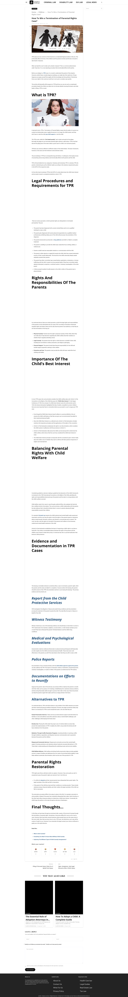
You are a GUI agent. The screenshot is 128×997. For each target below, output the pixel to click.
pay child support (50, 134)
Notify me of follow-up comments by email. (35, 944)
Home (34, 12)
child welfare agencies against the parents (67, 665)
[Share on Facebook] (30, 35)
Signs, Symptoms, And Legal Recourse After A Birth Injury (66, 867)
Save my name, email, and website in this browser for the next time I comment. (45, 965)
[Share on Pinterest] (30, 42)
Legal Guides (85, 984)
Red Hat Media (53, 48)
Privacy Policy (58, 991)
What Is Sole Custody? (39, 833)
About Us (56, 981)
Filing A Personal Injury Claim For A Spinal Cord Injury (43, 867)
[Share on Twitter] (30, 38)
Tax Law (83, 991)
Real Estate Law (86, 988)
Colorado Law (41, 515)
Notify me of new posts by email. (54, 944)
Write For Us (58, 988)
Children (34, 8)
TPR (44, 73)
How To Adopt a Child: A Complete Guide (68, 918)
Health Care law (86, 981)
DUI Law (79, 2)
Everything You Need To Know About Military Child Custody (49, 836)
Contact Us (57, 984)
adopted (43, 780)
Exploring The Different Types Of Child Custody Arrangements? (50, 839)
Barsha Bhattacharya (31, 926)
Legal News (91, 2)
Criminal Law (50, 2)
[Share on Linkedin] (30, 45)
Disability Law (66, 2)
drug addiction (58, 240)
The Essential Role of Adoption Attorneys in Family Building (37, 918)
